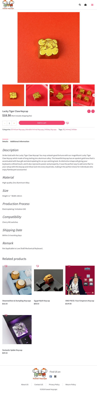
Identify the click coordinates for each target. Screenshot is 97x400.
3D (64, 129)
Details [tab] (5, 141)
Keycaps (53, 129)
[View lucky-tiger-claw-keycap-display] (84, 95)
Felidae (47, 129)
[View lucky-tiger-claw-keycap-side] (37, 95)
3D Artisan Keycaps (18, 129)
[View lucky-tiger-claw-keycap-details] (60, 95)
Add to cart (41, 122)
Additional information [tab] (19, 141)
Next (94, 95)
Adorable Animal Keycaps (34, 129)
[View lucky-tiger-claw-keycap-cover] (13, 95)
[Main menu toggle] (92, 4)
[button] (80, 4)
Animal (68, 129)
